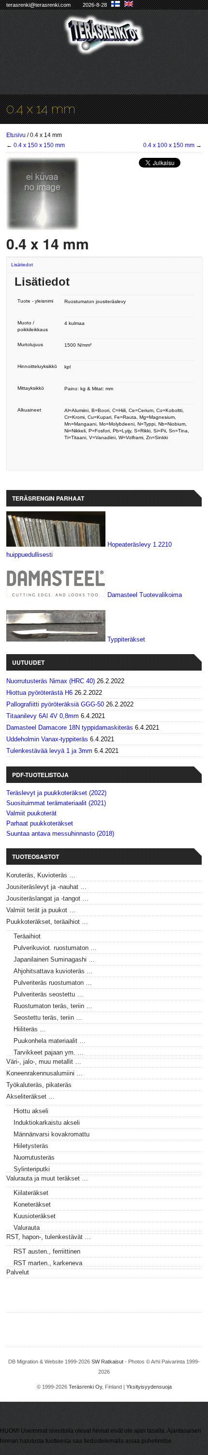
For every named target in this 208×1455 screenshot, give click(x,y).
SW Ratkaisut (107, 1361)
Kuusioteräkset (35, 1216)
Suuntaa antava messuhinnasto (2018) (60, 833)
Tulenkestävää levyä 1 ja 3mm (49, 750)
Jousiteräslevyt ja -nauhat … (46, 886)
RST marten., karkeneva (48, 1263)
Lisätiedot (22, 264)
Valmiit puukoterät (31, 813)
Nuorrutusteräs (34, 1157)
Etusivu (16, 135)
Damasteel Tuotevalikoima (144, 594)
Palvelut (17, 1272)
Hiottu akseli (31, 1111)
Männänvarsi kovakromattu (51, 1134)
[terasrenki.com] (104, 49)
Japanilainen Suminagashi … (54, 959)
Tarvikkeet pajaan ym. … (49, 1052)
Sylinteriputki (32, 1169)
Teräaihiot (27, 936)
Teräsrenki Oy (85, 1387)
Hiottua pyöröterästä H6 (39, 692)
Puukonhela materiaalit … (50, 1040)
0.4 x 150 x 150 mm (39, 145)
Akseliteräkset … (30, 1096)
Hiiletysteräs (31, 1145)
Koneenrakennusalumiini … (44, 1073)
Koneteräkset (32, 1204)
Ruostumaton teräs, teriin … (53, 1006)
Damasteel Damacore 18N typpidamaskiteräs (69, 727)
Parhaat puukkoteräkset (39, 823)
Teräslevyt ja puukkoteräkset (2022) (56, 792)
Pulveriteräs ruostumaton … (53, 982)
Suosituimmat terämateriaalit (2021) (56, 803)
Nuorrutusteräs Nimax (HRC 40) (50, 681)
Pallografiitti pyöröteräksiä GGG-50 (55, 704)
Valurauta (27, 1227)
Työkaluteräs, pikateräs (39, 1084)
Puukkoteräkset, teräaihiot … (47, 921)
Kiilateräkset (31, 1192)
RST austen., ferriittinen (47, 1251)
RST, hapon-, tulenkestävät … (48, 1237)
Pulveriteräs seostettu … (48, 994)
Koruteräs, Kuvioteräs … (40, 875)
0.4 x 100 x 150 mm (168, 145)
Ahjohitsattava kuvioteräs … (53, 971)
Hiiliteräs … (30, 1029)
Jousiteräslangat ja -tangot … (47, 898)
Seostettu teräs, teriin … (48, 1017)
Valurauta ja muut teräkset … (47, 1178)
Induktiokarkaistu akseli (47, 1122)
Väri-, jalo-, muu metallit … (43, 1061)
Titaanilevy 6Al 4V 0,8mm (42, 716)
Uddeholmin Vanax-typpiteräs (47, 739)
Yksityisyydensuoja (149, 1387)
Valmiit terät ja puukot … (40, 910)
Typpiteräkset (126, 639)
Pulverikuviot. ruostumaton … (55, 947)
